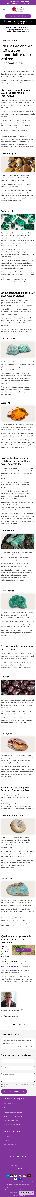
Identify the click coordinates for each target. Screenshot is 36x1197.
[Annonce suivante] (33, 29)
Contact (6, 1140)
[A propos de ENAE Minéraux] (8, 1006)
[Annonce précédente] (3, 29)
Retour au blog (19, 1024)
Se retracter (8, 1149)
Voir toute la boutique (18, 16)
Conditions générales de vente (14, 1116)
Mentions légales (9, 1103)
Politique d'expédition (11, 1120)
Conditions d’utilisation (27, 1187)
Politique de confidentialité (13, 1112)
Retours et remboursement (13, 1124)
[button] (4, 10)
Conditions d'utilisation (11, 1108)
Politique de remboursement (22, 1184)
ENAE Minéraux (10, 1182)
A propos (7, 1136)
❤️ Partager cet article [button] (10, 40)
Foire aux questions (10, 1144)
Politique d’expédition (10, 1189)
